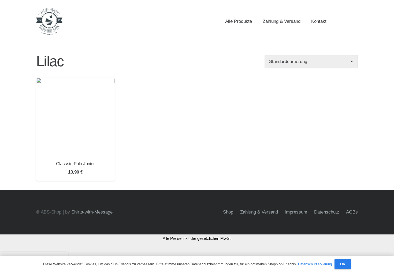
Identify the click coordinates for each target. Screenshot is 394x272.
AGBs (352, 212)
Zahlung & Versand (259, 212)
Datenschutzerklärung (315, 264)
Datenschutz (326, 212)
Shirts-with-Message (92, 212)
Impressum (296, 212)
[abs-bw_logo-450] (49, 21)
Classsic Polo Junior (75, 163)
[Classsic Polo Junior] (75, 117)
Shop (228, 212)
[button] (331, 21)
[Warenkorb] (351, 21)
